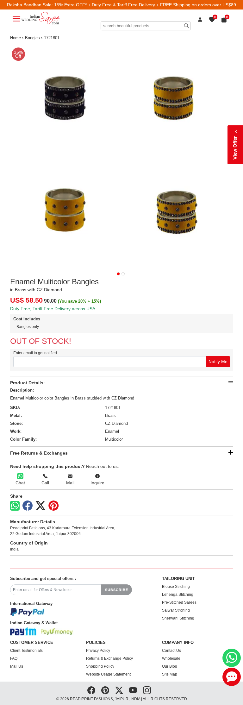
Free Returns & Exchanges (39, 453)
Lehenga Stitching (177, 594)
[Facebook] (27, 506)
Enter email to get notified (35, 353)
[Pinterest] (53, 506)
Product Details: (27, 382)
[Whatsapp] (15, 506)
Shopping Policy (100, 666)
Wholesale (171, 658)
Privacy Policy (98, 650)
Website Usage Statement (108, 674)
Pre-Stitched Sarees (179, 602)
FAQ (13, 658)
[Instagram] (147, 690)
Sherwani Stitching (178, 618)
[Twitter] (40, 506)
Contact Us (171, 650)
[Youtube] (133, 690)
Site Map (169, 674)
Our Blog (169, 666)
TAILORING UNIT (178, 578)
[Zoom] (121, 156)
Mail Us (16, 666)
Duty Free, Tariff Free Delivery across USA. (53, 308)
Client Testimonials (26, 650)
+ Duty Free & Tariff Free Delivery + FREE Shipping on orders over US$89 (162, 4)
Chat (20, 482)
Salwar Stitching (176, 610)
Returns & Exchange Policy (109, 658)
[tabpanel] (121, 156)
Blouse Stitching (176, 586)
